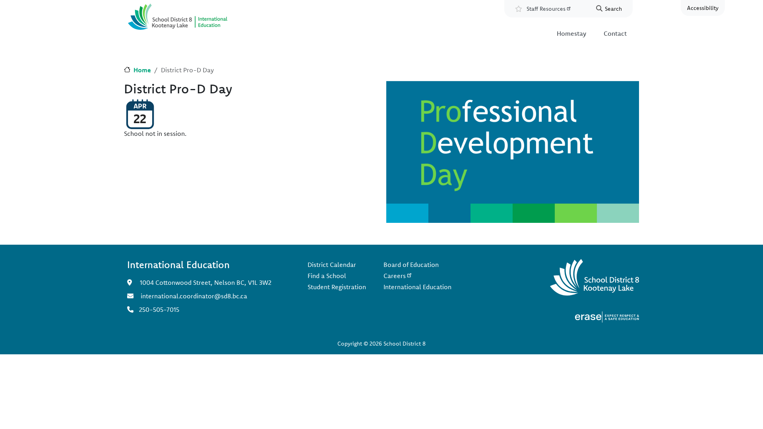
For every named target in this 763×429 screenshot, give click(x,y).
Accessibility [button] (702, 8)
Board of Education (411, 265)
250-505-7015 (159, 309)
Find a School (327, 276)
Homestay (571, 33)
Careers (394, 276)
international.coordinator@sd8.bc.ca (194, 296)
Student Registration (337, 287)
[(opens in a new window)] (607, 316)
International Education (417, 287)
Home (142, 70)
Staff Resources (546, 8)
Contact (615, 33)
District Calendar (332, 265)
